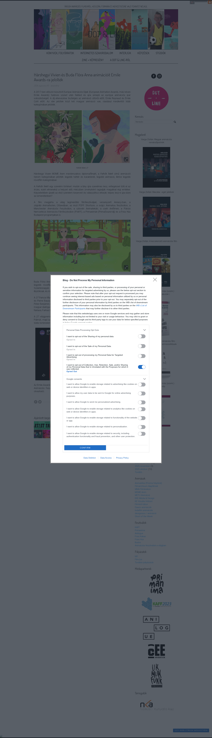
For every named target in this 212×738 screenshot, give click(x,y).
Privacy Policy (122, 458)
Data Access (106, 458)
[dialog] (106, 369)
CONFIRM (85, 448)
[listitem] (106, 329)
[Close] (156, 280)
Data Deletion (90, 458)
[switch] (142, 336)
